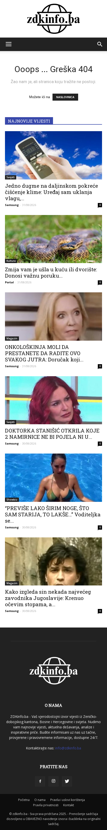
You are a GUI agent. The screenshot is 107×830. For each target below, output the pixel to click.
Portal (9, 282)
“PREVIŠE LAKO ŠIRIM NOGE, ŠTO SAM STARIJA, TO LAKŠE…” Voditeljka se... (53, 514)
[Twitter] (67, 781)
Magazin (11, 338)
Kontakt (68, 805)
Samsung (12, 205)
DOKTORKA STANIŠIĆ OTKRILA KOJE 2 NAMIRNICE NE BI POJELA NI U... (52, 433)
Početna (24, 800)
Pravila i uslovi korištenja (67, 800)
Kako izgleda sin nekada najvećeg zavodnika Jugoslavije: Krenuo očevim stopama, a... (48, 598)
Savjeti (10, 177)
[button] (100, 44)
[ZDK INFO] (53, 19)
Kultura (11, 261)
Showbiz (11, 499)
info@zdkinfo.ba (68, 748)
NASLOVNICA (65, 97)
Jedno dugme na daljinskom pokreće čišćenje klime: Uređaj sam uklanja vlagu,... (51, 192)
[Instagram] (53, 781)
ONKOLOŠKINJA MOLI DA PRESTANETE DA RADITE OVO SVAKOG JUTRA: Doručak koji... (44, 353)
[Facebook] (40, 781)
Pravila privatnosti (45, 805)
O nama (40, 800)
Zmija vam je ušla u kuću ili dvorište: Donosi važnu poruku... (51, 272)
